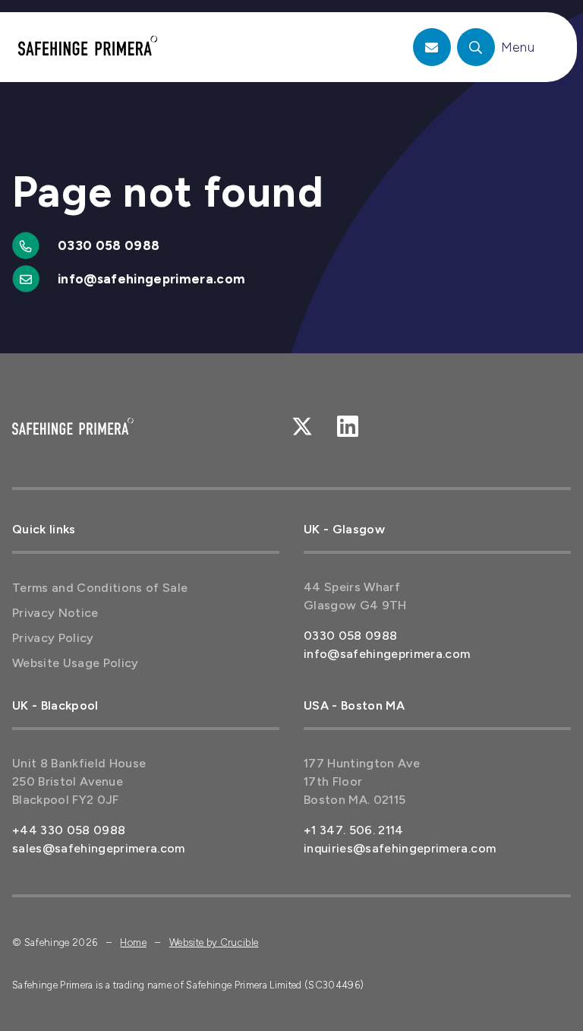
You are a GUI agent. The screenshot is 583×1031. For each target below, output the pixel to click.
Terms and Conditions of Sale (100, 587)
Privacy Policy (53, 638)
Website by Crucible (213, 942)
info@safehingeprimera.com (152, 278)
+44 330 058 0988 (68, 830)
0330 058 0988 (108, 245)
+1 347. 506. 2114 (354, 830)
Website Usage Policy (75, 663)
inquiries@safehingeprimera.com (400, 848)
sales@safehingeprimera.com (98, 848)
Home (133, 942)
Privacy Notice (55, 613)
